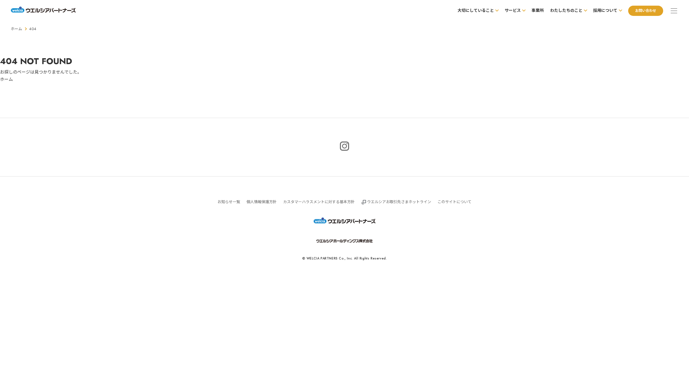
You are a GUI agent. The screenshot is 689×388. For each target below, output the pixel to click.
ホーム (16, 29)
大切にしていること (476, 10)
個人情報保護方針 (262, 202)
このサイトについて (455, 202)
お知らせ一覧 (228, 202)
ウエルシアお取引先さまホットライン (399, 202)
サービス (513, 10)
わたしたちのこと (566, 10)
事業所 (538, 10)
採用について (605, 10)
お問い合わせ (645, 10)
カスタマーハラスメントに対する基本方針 (319, 202)
